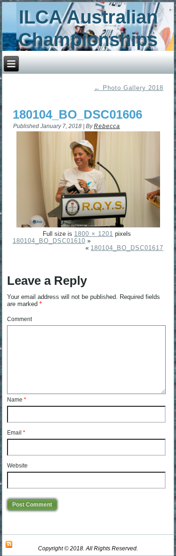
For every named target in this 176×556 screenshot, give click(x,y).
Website (17, 465)
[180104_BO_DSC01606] (88, 226)
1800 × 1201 (93, 233)
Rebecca (107, 126)
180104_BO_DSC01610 (49, 240)
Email (16, 432)
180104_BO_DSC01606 (77, 114)
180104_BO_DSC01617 (127, 247)
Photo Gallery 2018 (128, 87)
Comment (19, 319)
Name (16, 399)
